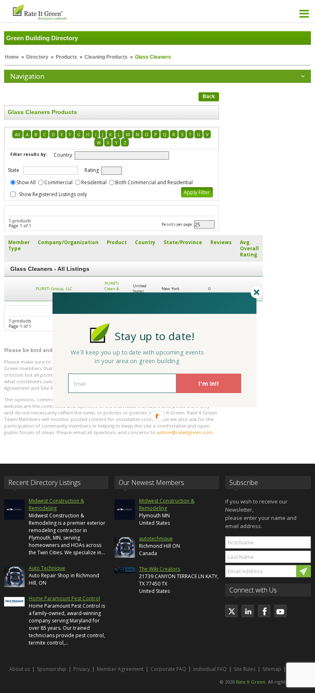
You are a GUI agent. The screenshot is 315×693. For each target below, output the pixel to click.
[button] (154, 336)
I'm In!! (209, 383)
